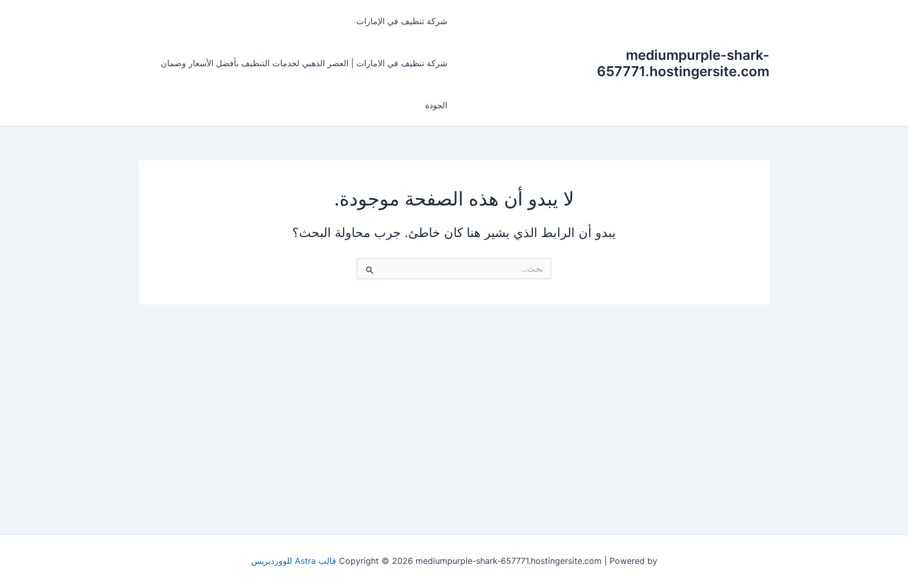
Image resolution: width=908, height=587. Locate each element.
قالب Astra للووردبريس (293, 560)
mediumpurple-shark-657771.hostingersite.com (683, 63)
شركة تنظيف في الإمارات (401, 21)
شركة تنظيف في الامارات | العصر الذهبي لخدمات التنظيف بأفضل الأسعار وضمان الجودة (304, 84)
